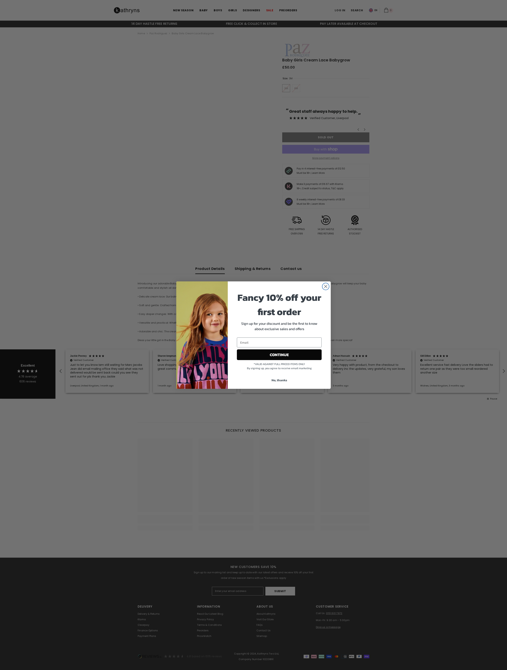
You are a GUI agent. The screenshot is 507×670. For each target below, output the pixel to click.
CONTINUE (279, 355)
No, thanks (279, 380)
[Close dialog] (325, 286)
